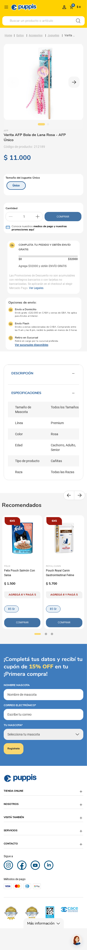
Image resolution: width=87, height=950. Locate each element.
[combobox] (43, 21)
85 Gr (11, 609)
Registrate (13, 748)
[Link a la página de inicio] (8, 35)
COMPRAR (63, 216)
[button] (16, 185)
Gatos (20, 35)
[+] (37, 216)
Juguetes (53, 35)
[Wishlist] (64, 7)
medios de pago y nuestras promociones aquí (39, 227)
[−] (11, 216)
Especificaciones (26, 393)
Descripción (22, 373)
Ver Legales (36, 288)
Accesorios (35, 35)
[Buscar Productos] (78, 21)
